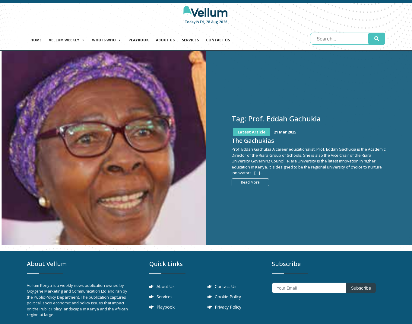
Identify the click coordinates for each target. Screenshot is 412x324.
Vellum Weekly (64, 40)
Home (36, 40)
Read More (250, 182)
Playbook (138, 40)
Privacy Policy (228, 307)
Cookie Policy (228, 297)
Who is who (104, 40)
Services (190, 40)
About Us (165, 40)
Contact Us (218, 40)
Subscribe (361, 287)
